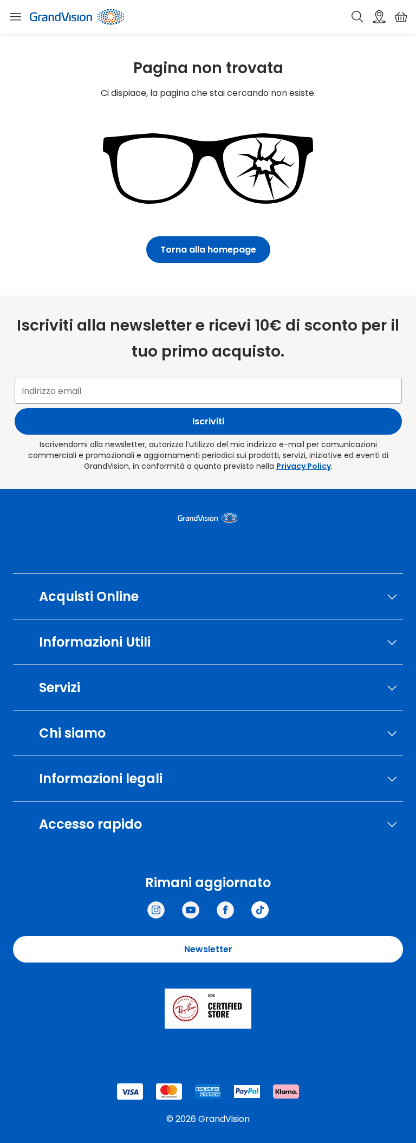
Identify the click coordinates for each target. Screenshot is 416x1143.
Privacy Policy (303, 466)
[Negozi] (379, 16)
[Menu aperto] (15, 17)
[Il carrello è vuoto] (400, 16)
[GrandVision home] (208, 518)
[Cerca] (357, 16)
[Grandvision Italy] (225, 910)
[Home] (77, 17)
